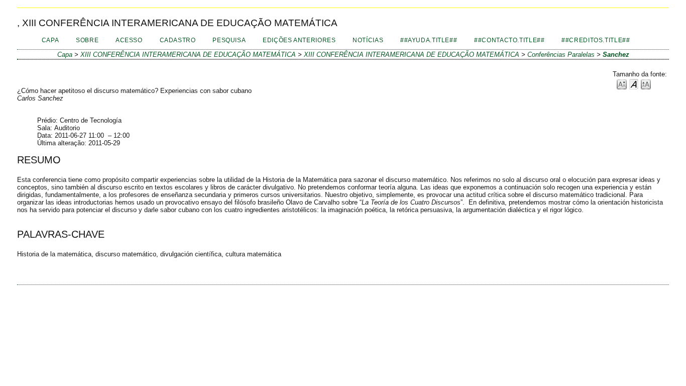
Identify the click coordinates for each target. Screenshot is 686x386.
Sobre (87, 40)
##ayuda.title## (428, 40)
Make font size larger (646, 83)
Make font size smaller (622, 83)
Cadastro (178, 40)
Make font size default (634, 83)
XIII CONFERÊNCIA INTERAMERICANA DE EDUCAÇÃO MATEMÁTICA (188, 54)
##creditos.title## (595, 40)
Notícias (368, 40)
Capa (50, 40)
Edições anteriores (299, 40)
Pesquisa (229, 40)
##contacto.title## (509, 40)
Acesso (129, 40)
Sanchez (616, 54)
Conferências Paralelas (561, 54)
